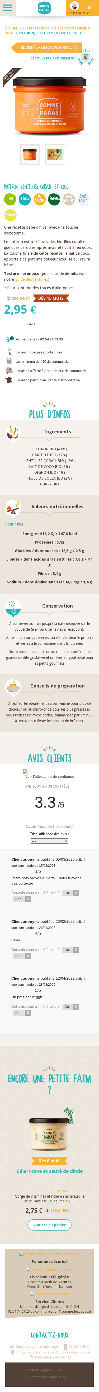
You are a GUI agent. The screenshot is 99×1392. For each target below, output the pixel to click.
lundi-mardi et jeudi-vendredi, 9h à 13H (49, 1307)
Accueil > (14, 28)
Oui (71, 893)
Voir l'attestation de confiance (49, 777)
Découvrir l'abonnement (52, 58)
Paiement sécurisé (50, 1261)
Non (22, 899)
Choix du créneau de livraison (49, 1287)
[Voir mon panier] (91, 8)
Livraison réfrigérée (49, 1277)
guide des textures (31, 279)
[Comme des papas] (49, 8)
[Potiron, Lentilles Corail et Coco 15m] (29, 154)
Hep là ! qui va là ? (78, 13)
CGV (62, 1370)
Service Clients (49, 1301)
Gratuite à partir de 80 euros (49, 1282)
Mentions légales (38, 1370)
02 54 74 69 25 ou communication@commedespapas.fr (49, 1311)
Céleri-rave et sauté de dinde (50, 1171)
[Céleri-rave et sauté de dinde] (49, 1130)
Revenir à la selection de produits (49, 47)
